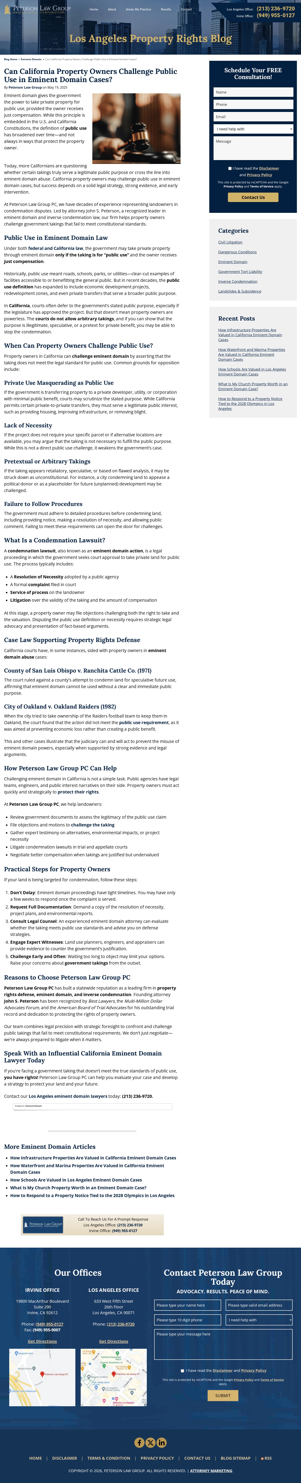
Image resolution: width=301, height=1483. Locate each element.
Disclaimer (269, 168)
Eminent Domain (31, 59)
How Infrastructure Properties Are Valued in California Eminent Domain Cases (93, 1158)
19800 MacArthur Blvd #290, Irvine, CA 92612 (42, 1377)
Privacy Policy (259, 174)
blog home (10, 59)
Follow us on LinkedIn (161, 1443)
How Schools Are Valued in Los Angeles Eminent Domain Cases (76, 1180)
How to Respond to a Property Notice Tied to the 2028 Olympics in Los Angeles (92, 1195)
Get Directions (42, 1341)
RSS (268, 1458)
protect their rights (78, 792)
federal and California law (55, 248)
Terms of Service (261, 186)
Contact (186, 9)
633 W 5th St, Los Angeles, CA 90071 (114, 1377)
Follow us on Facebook (139, 1443)
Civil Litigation (230, 242)
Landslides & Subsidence (239, 291)
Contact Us (197, 1458)
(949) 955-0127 (49, 1324)
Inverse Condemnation (237, 281)
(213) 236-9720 (121, 1324)
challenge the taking (92, 825)
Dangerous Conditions (237, 251)
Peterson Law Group (37, 9)
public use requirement (144, 722)
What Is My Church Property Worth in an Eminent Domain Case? (78, 1188)
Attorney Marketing (211, 1470)
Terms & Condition (108, 1458)
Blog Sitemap (236, 1458)
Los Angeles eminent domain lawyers (68, 1096)
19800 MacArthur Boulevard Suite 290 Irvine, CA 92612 (42, 1306)
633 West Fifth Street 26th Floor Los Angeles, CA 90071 (114, 1306)
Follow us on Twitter (150, 1443)
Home (94, 9)
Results (166, 9)
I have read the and (256, 171)
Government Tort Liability (240, 271)
